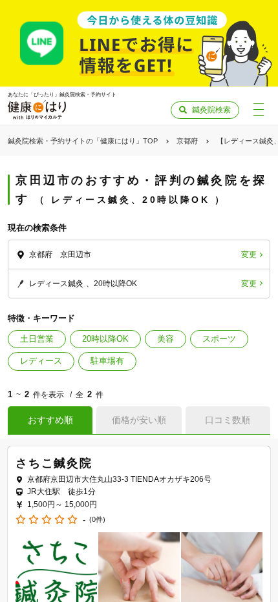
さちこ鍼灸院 (54, 463)
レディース (41, 361)
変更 (249, 254)
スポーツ (219, 339)
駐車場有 (107, 361)
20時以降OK (105, 339)
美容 (165, 339)
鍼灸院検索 (211, 109)
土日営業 (37, 339)
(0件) (97, 519)
